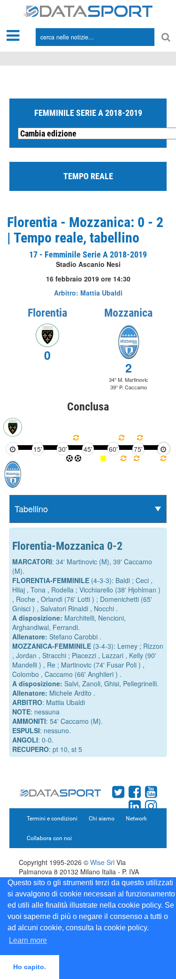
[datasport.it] (88, 10)
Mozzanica (128, 312)
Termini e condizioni (52, 818)
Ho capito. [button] (29, 967)
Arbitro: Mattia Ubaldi (88, 292)
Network (136, 818)
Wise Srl (102, 862)
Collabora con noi (49, 838)
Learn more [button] (28, 940)
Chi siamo (102, 818)
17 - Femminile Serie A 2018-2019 (88, 254)
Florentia (47, 312)
